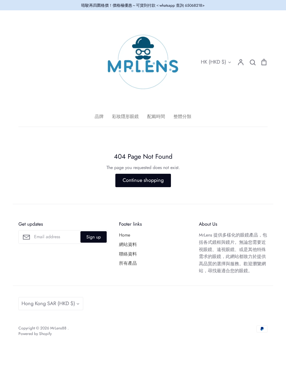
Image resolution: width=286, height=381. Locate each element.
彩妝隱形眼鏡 (125, 116)
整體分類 (182, 116)
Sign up (93, 237)
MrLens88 (59, 328)
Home (124, 235)
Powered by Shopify (35, 333)
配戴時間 (156, 116)
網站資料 (128, 244)
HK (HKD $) (213, 62)
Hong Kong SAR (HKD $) (48, 303)
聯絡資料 (128, 254)
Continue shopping (143, 180)
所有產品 (128, 263)
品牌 (99, 116)
